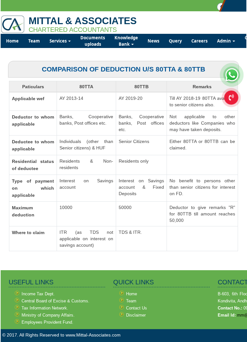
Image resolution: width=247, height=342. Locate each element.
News (153, 41)
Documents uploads (92, 41)
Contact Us (136, 308)
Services (59, 41)
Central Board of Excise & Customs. (55, 301)
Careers (199, 41)
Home (12, 41)
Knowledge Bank (126, 41)
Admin (224, 41)
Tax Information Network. (45, 308)
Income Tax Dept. (38, 293)
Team (34, 41)
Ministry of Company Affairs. (48, 315)
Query (175, 41)
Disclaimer (136, 315)
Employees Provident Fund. (47, 322)
